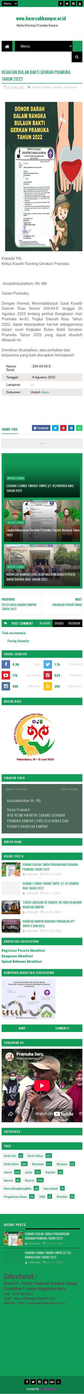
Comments (62, 1028)
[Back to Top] (58, 1381)
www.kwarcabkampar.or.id (41, 18)
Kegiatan (50, 1172)
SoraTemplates (48, 1389)
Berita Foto (10, 1156)
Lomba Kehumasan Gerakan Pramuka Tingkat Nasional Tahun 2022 (43, 532)
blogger (45, 623)
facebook (74, 623)
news (22, 1028)
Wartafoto (62, 1197)
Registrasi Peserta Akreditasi (23, 950)
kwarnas (8, 1180)
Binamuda (38, 1164)
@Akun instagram (16, 789)
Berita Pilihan (35, 1156)
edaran (57, 87)
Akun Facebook (69, 789)
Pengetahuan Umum (15, 1197)
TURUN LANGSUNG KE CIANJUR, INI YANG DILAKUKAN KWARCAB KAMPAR (52, 904)
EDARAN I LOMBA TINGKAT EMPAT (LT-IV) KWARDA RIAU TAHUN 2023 (40, 488)
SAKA (42, 1197)
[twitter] (67, 3)
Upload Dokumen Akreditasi (22, 961)
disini (45, 392)
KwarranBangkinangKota (17, 1188)
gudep (28, 1172)
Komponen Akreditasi (17, 955)
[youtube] (79, 3)
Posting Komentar (18, 640)
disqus (59, 623)
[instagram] (73, 3)
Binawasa (62, 1164)
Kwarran (71, 87)
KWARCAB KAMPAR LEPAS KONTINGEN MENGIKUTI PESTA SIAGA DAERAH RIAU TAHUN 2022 (40, 577)
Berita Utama (41, 87)
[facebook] (60, 3)
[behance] (52, 1381)
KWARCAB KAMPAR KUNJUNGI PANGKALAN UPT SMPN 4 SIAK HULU (49, 923)
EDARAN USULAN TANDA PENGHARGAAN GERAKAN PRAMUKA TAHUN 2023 (50, 866)
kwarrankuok (51, 1188)
